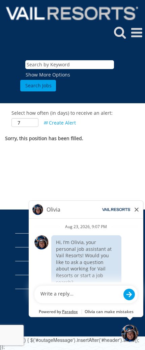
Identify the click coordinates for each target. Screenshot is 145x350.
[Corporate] (69, 12)
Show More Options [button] (48, 74)
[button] (136, 32)
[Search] (119, 32)
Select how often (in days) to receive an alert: (62, 113)
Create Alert (62, 122)
